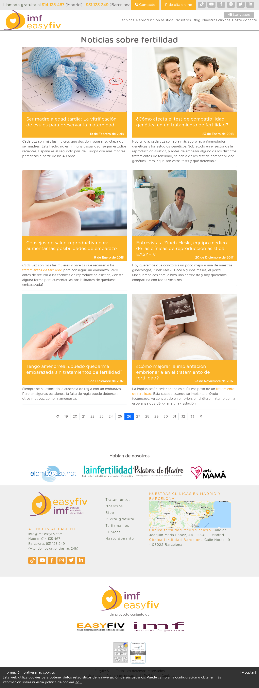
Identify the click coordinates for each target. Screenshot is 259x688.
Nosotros (183, 20)
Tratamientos (118, 499)
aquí (78, 682)
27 (138, 416)
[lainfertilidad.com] (107, 471)
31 (174, 416)
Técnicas (127, 20)
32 (183, 416)
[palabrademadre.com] (158, 471)
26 (129, 416)
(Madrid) (63, 5)
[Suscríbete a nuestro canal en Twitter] (241, 5)
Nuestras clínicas (216, 20)
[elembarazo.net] (56, 474)
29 (156, 416)
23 (102, 416)
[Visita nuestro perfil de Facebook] (221, 5)
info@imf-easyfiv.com (45, 534)
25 (120, 416)
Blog (196, 20)
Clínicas (113, 532)
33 (192, 416)
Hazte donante (244, 20)
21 (83, 416)
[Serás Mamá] (209, 473)
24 (111, 416)
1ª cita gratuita (119, 519)
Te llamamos (117, 525)
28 (147, 416)
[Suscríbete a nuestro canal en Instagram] (231, 5)
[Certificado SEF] (138, 652)
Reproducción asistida (154, 20)
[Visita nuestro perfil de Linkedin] (250, 5)
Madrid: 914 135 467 (44, 539)
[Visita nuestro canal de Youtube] (211, 5)
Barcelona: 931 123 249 (46, 543)
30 (165, 416)
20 (75, 416)
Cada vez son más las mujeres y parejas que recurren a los (68, 265)
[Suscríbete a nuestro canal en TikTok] (202, 5)
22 (92, 416)
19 (66, 416)
